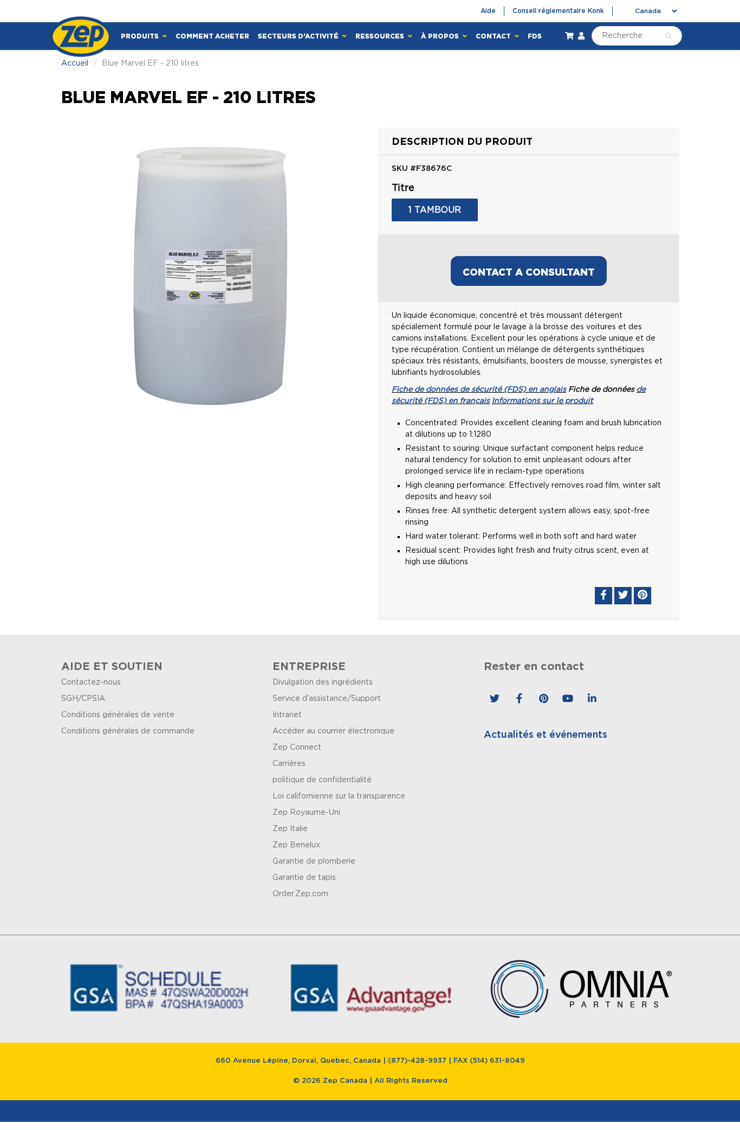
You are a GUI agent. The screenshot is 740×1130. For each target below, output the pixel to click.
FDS (535, 36)
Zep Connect (296, 747)
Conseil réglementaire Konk (558, 11)
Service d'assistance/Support (326, 699)
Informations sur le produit (542, 401)
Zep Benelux (296, 845)
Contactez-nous (91, 682)
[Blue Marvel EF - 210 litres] (211, 275)
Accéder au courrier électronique (333, 731)
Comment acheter (212, 36)
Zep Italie (290, 829)
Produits (140, 36)
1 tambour (434, 210)
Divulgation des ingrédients (322, 682)
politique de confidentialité (322, 780)
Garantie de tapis (304, 878)
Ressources (380, 36)
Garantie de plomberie (313, 861)
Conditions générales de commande (127, 731)
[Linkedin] (592, 699)
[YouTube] (568, 699)
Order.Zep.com (300, 894)
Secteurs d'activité (299, 36)
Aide (488, 11)
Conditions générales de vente (117, 715)
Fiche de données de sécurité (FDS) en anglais (479, 389)
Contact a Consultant (529, 271)
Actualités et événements (545, 735)
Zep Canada (345, 1080)
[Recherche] (668, 36)
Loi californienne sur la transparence (338, 796)
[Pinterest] (543, 699)
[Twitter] (494, 699)
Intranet (287, 715)
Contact (494, 36)
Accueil (74, 63)
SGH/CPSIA (83, 699)
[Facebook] (519, 699)
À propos (440, 36)
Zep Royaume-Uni (306, 812)
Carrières (289, 764)
